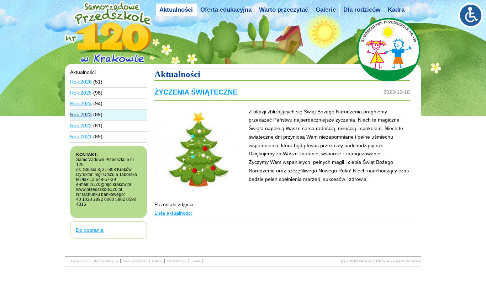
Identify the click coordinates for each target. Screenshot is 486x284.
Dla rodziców (361, 9)
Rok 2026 (81, 82)
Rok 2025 (81, 93)
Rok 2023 (81, 114)
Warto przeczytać (283, 9)
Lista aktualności (173, 213)
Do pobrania (90, 230)
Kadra (396, 9)
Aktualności (176, 9)
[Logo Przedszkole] (110, 57)
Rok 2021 (81, 136)
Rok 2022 (81, 125)
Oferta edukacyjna (226, 9)
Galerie (326, 9)
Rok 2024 (81, 103)
